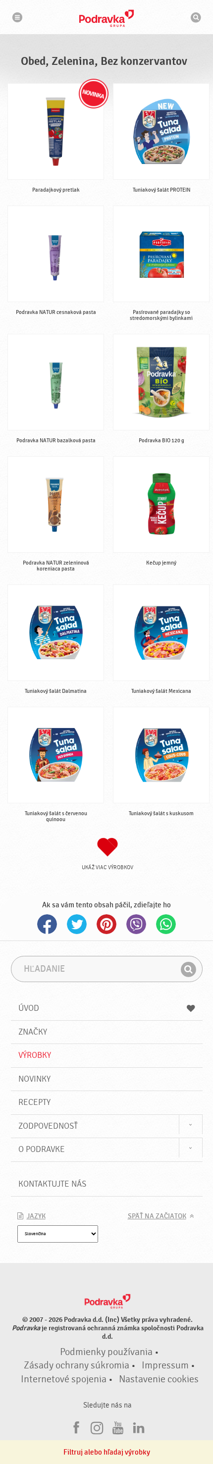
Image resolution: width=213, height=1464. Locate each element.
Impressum (165, 1365)
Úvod (28, 1008)
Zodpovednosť (48, 1126)
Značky (32, 1032)
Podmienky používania (106, 1352)
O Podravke (41, 1149)
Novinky (34, 1079)
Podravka (106, 18)
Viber (136, 924)
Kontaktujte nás (52, 1184)
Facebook (47, 924)
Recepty (34, 1102)
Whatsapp (166, 924)
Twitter (77, 924)
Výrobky (34, 1055)
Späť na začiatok (157, 1216)
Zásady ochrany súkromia (76, 1365)
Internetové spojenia (63, 1379)
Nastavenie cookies (159, 1379)
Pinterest (106, 924)
